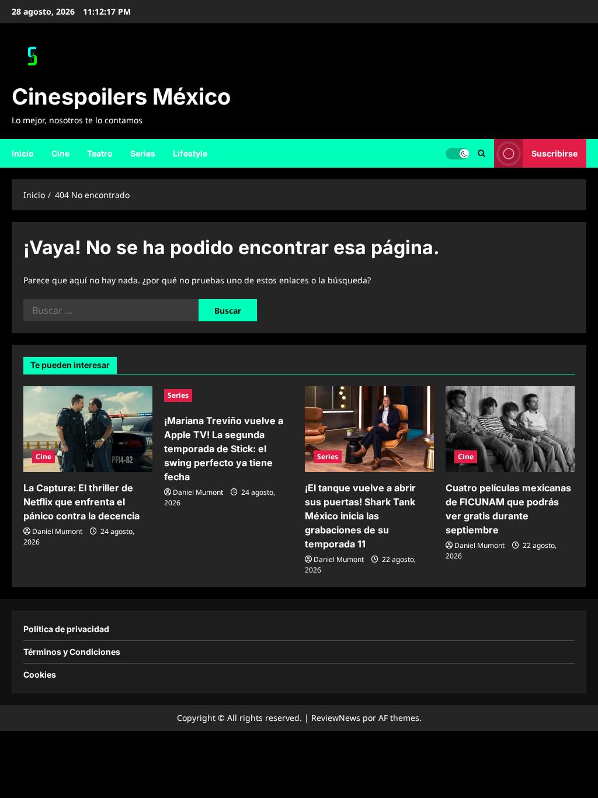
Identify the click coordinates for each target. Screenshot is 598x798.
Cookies (39, 674)
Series (142, 153)
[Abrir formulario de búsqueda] (481, 153)
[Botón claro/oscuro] (457, 153)
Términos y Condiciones (71, 652)
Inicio (23, 153)
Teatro (100, 153)
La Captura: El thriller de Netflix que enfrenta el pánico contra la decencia (81, 502)
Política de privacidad (66, 629)
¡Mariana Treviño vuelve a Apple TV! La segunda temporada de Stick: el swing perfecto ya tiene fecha (223, 449)
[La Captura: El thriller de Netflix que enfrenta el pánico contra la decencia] (87, 429)
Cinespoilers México (121, 96)
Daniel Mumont (57, 531)
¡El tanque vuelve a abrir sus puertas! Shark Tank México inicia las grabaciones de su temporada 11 (360, 516)
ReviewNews (335, 717)
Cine (60, 153)
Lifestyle (190, 153)
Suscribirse (554, 153)
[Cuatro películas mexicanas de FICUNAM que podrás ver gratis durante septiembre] (510, 429)
